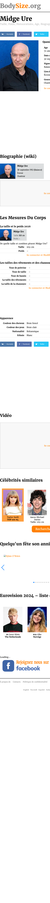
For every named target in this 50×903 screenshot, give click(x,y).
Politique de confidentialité (35, 682)
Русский (33, 690)
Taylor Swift (13, 518)
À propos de (5, 682)
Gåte (37, 635)
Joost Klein (13, 635)
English (26, 690)
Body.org (20, 6)
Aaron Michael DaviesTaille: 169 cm (37, 518)
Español (41, 690)
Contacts (17, 682)
